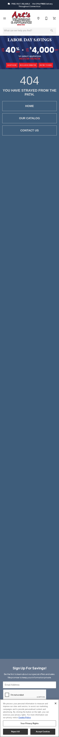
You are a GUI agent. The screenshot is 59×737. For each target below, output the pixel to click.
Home (29, 106)
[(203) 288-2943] (46, 18)
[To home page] (21, 18)
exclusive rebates (28, 65)
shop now (11, 65)
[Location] (38, 18)
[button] (4, 18)
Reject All (15, 732)
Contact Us (29, 130)
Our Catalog (29, 118)
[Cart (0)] (54, 18)
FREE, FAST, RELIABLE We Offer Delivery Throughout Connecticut (32, 5)
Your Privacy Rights (29, 723)
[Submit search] (52, 30)
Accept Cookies (43, 732)
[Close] (55, 703)
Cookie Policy (24, 717)
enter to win (46, 65)
